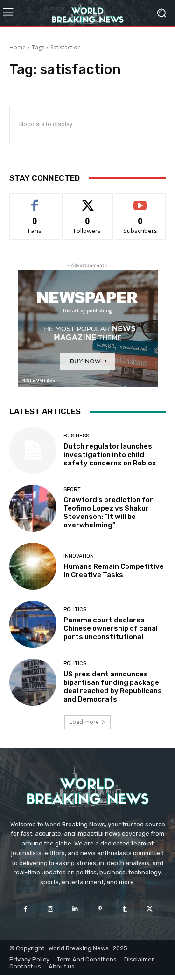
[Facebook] (25, 909)
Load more (84, 722)
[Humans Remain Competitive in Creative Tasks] (32, 566)
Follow (87, 200)
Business (76, 435)
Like (34, 200)
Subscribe (140, 200)
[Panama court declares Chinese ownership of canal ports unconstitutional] (32, 624)
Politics (74, 609)
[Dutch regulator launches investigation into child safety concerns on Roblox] (32, 450)
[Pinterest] (100, 909)
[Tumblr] (125, 909)
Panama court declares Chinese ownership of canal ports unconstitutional (110, 628)
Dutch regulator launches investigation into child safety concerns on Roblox (109, 454)
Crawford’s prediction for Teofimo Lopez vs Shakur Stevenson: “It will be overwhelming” (108, 512)
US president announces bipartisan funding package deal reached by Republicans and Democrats (112, 686)
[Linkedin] (75, 909)
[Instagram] (50, 909)
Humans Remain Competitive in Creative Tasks (113, 570)
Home (17, 47)
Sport (72, 489)
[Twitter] (149, 909)
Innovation (78, 556)
